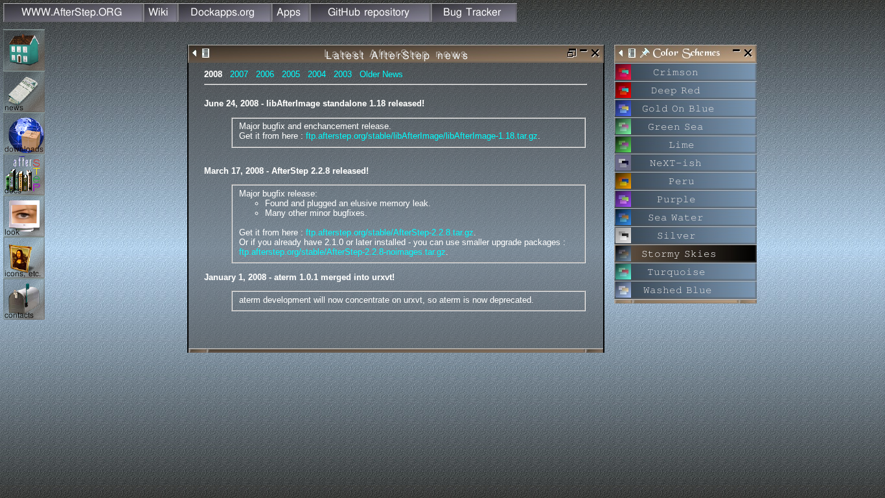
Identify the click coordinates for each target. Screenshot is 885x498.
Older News (381, 74)
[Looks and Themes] (24, 233)
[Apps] (290, 18)
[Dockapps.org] (224, 18)
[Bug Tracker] (474, 18)
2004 (317, 74)
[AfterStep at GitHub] (370, 18)
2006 (265, 74)
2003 (343, 74)
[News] (24, 108)
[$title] (623, 76)
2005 (291, 74)
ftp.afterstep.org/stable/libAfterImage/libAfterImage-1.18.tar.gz (422, 136)
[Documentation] (24, 191)
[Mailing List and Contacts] (24, 316)
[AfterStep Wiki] (160, 18)
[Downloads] (24, 150)
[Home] (73, 18)
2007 (239, 74)
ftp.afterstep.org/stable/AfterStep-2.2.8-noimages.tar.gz (342, 252)
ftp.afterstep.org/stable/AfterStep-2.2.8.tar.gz (390, 232)
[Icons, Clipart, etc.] (24, 274)
